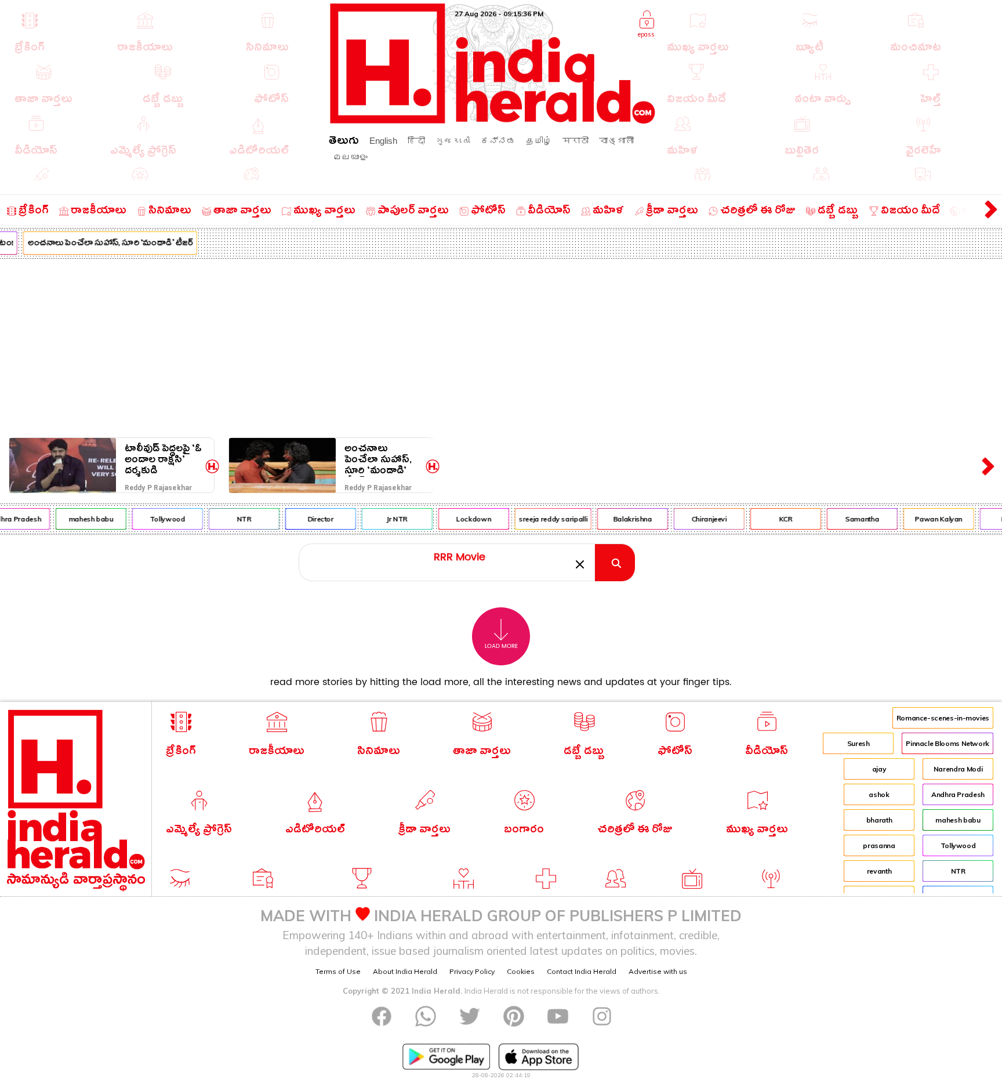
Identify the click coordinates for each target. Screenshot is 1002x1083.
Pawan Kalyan (930, 519)
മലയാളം (350, 157)
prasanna (879, 845)
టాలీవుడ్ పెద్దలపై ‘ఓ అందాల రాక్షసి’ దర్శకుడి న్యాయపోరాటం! (163, 460)
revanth (879, 871)
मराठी (575, 141)
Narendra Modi (958, 769)
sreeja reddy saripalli (545, 519)
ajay (879, 769)
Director (312, 519)
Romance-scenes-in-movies (942, 717)
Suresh (858, 743)
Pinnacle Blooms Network (947, 743)
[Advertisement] (501, 346)
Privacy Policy (472, 971)
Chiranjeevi (700, 519)
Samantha (854, 519)
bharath (879, 820)
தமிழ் (539, 141)
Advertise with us (658, 971)
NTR (235, 519)
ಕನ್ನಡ (498, 141)
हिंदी (416, 141)
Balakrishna (624, 519)
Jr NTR (389, 519)
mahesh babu (82, 519)
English (383, 141)
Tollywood (159, 519)
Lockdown (465, 519)
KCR (777, 519)
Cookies (521, 971)
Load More (501, 646)
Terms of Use (338, 971)
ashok (879, 794)
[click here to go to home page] (493, 120)
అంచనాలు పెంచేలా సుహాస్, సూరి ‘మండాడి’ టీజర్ (102, 244)
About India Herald (405, 971)
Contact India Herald (581, 971)
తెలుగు (344, 142)
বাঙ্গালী (616, 141)
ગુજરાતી (452, 141)
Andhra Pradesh (958, 794)
